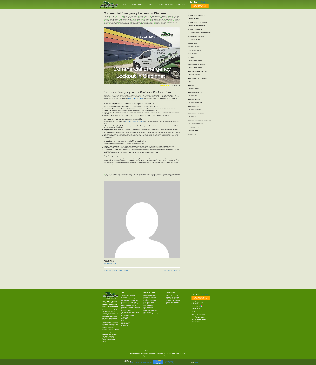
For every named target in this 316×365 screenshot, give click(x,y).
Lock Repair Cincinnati (143, 20)
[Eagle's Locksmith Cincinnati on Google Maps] (167, 350)
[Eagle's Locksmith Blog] (164, 350)
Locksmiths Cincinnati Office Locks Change (128, 23)
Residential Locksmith (160, 23)
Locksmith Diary (192, 95)
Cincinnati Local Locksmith (151, 314)
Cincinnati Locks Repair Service (130, 16)
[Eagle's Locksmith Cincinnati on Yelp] (170, 350)
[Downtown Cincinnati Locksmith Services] (126, 362)
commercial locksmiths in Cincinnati (134, 121)
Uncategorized (192, 134)
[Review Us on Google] (158, 362)
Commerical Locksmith (166, 17)
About (125, 4)
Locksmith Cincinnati (110, 22)
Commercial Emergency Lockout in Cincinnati (128, 174)
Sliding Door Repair (165, 4)
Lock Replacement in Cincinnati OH (159, 20)
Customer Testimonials (127, 315)
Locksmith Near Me (148, 22)
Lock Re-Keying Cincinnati (111, 20)
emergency (114, 304)
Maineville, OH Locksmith (173, 300)
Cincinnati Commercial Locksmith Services (117, 270)
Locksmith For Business (141, 175)
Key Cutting (146, 19)
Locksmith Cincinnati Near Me (129, 304)
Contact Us (124, 325)
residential (110, 303)
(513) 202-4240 (203, 2)
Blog (122, 320)
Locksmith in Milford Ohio (195, 102)
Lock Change (147, 304)
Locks (170, 20)
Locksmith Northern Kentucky (196, 113)
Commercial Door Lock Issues (152, 17)
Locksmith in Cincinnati (136, 22)
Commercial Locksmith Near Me (169, 174)
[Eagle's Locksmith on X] (154, 350)
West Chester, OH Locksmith (174, 304)
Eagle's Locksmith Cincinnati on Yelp (169, 362)
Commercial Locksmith (156, 174)
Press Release (125, 319)
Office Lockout (147, 309)
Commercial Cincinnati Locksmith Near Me (133, 17)
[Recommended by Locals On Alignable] (141, 362)
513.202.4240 (203, 294)
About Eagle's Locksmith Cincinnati (128, 296)
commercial (105, 304)
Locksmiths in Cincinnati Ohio (163, 175)
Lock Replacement (148, 307)
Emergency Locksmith (113, 19)
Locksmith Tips (113, 23)
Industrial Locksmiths (149, 300)
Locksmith (176, 20)
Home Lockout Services (150, 310)
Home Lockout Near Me (126, 19)
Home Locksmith (137, 19)
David (118, 16)
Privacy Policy (125, 323)
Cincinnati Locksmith (144, 16)
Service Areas (180, 4)
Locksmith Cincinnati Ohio (123, 22)
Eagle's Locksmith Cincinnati (109, 301)
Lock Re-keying (147, 312)
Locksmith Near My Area (160, 22)
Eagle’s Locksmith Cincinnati (135, 98)
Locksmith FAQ (125, 322)
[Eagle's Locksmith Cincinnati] (110, 294)
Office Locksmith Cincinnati (147, 23)
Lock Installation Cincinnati (157, 19)
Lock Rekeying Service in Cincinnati (128, 20)
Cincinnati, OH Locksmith (128, 299)
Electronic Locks (192, 43)
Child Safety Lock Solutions (171, 270)
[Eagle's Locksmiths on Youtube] (160, 350)
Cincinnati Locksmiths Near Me (196, 25)
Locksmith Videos (126, 310)
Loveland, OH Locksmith (172, 297)
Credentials (124, 317)
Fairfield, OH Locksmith (172, 302)
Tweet (196, 362)
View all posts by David (110, 263)
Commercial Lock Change (144, 174)
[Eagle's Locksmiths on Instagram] (157, 350)
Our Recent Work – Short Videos (130, 312)
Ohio (171, 175)
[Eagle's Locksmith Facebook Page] (150, 350)
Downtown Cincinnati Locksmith (130, 307)
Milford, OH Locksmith (172, 299)
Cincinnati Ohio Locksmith (116, 17)
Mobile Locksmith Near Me (128, 305)
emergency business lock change (160, 100)
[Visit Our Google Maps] (201, 306)
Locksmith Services (137, 4)
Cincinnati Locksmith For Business (158, 16)
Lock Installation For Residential (172, 19)
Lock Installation (117, 175)
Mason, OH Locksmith (172, 295)
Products (151, 4)
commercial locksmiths (140, 100)
